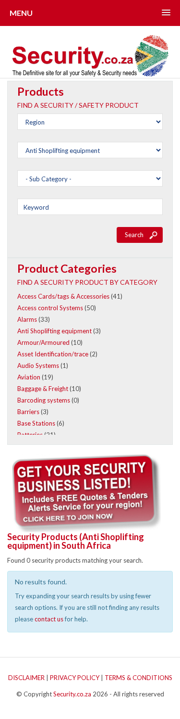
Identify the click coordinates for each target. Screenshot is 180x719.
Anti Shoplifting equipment (54, 331)
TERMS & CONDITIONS (138, 677)
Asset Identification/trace (52, 354)
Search (134, 235)
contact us (49, 619)
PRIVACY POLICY (74, 677)
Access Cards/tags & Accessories (63, 296)
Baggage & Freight (42, 388)
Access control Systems (50, 308)
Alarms (27, 319)
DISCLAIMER (26, 677)
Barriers (28, 412)
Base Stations (36, 423)
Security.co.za (72, 694)
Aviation (28, 377)
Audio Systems (38, 365)
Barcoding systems (43, 400)
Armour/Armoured (43, 342)
